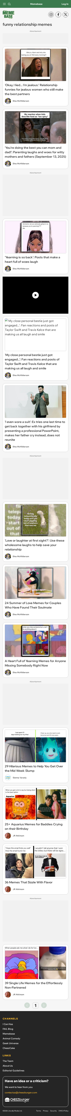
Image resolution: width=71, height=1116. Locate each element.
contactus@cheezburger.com (21, 1092)
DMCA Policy (63, 1111)
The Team (8, 1060)
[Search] (9, 4)
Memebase (36, 3)
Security (53, 1111)
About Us (8, 1065)
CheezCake (9, 1048)
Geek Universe (10, 1043)
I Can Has (8, 1024)
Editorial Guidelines (13, 1070)
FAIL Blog (8, 1028)
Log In (65, 3)
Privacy (45, 1111)
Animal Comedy (11, 1038)
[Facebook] (58, 14)
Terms (38, 1111)
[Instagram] (51, 14)
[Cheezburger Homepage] (35, 1100)
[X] (65, 14)
